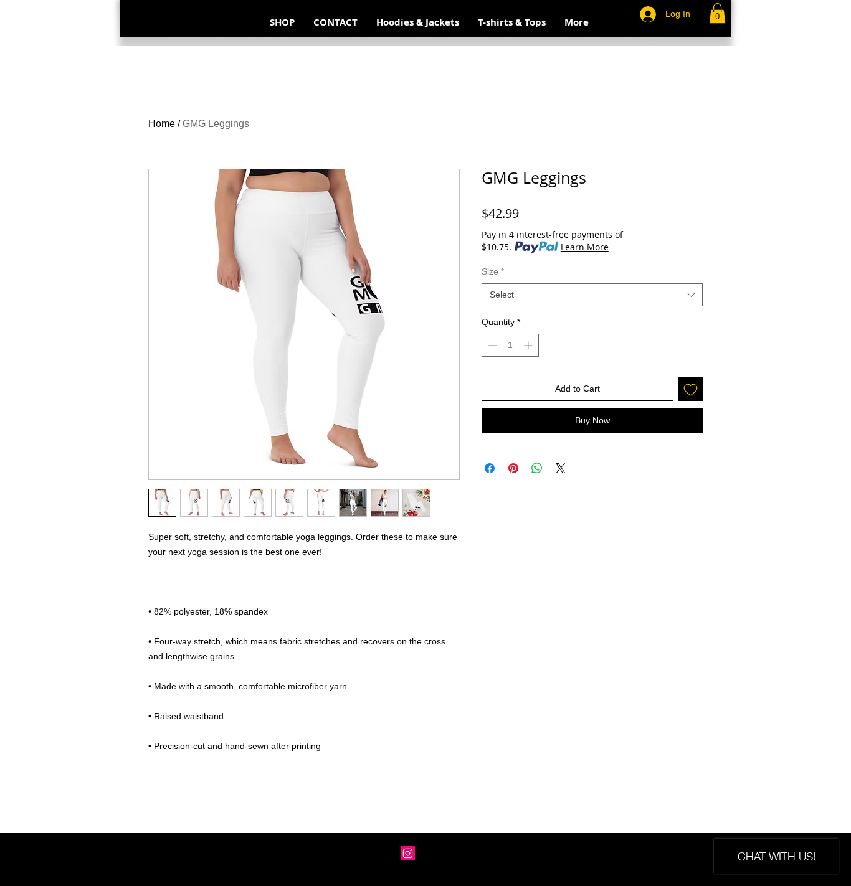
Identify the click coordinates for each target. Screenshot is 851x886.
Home (161, 123)
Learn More (585, 247)
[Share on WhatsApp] (537, 468)
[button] (717, 13)
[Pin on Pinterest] (513, 468)
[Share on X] (560, 468)
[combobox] (592, 295)
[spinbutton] (510, 345)
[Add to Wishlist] (690, 389)
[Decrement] (491, 345)
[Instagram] (408, 853)
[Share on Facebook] (489, 468)
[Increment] (529, 345)
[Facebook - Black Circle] (425, 853)
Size (493, 271)
